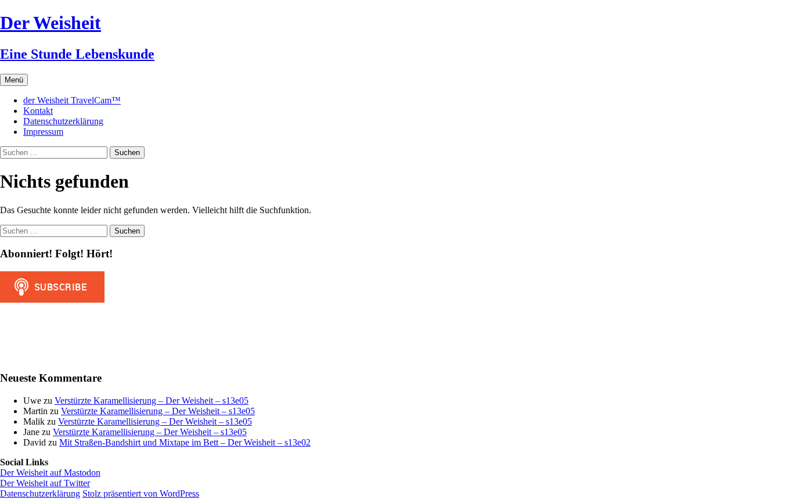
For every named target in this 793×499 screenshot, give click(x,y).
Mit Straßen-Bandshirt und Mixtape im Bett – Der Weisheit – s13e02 (185, 442)
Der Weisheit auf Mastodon (50, 473)
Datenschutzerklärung (63, 121)
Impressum (43, 132)
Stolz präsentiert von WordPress (140, 493)
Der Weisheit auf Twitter (45, 483)
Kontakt (38, 111)
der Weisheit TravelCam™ (72, 100)
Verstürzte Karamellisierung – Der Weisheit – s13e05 (151, 400)
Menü (14, 80)
